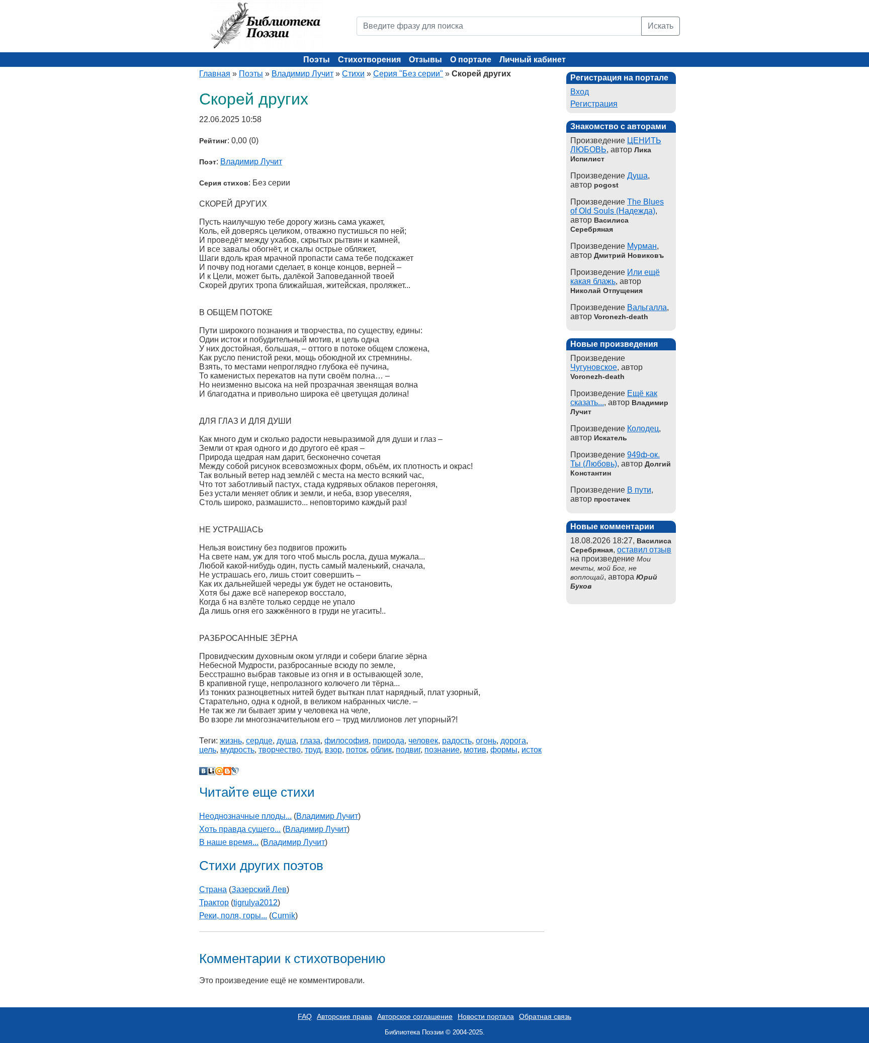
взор (333, 749)
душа (286, 740)
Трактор (214, 902)
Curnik (283, 915)
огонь (486, 740)
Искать (660, 26)
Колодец (643, 428)
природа (388, 740)
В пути (639, 490)
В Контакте (203, 771)
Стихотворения (369, 59)
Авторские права (344, 1016)
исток (532, 749)
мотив (475, 749)
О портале (470, 59)
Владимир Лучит (302, 73)
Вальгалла (647, 307)
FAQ (305, 1016)
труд (313, 749)
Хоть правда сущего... (240, 829)
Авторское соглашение (415, 1016)
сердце (259, 740)
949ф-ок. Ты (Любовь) (615, 459)
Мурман (642, 246)
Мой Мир (219, 771)
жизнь (231, 740)
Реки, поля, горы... (233, 915)
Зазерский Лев (259, 889)
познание (442, 749)
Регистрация (594, 104)
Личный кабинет (532, 59)
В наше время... (228, 842)
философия (346, 740)
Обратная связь (545, 1016)
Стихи (353, 73)
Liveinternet (211, 771)
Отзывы (425, 59)
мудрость (237, 749)
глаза (310, 740)
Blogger (227, 771)
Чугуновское (593, 367)
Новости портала (486, 1016)
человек (423, 740)
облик (381, 749)
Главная (214, 73)
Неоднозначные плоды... (245, 816)
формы (503, 749)
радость (457, 740)
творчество (279, 749)
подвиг (408, 749)
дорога (513, 740)
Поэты (316, 59)
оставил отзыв (644, 549)
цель (207, 749)
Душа (637, 175)
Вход (579, 91)
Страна (213, 889)
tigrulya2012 (255, 902)
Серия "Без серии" (408, 73)
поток (356, 749)
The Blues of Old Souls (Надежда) (617, 206)
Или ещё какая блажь (615, 277)
